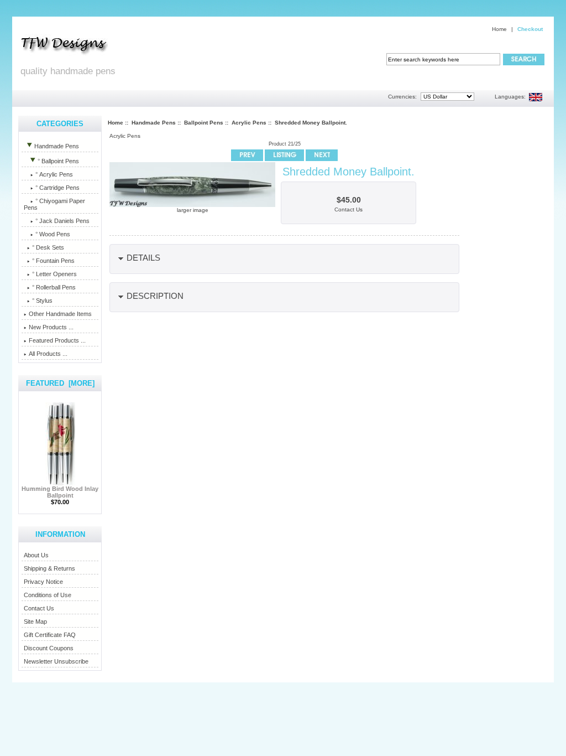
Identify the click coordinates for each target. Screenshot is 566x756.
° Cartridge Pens (57, 187)
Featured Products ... (57, 340)
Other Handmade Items (60, 313)
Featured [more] (60, 383)
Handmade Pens (154, 123)
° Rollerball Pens (54, 287)
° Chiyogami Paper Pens (54, 204)
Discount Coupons (49, 648)
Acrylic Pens (249, 123)
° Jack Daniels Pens (62, 221)
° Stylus (42, 300)
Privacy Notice (43, 581)
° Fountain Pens (53, 260)
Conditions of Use (47, 595)
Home (499, 29)
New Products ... (51, 327)
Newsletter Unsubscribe (56, 661)
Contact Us (39, 608)
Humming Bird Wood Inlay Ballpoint (60, 492)
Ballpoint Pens (203, 123)
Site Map (35, 621)
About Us (36, 555)
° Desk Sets (48, 247)
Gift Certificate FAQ (50, 634)
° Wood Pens (52, 234)
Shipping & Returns (49, 568)
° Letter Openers (54, 274)
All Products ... (48, 353)
